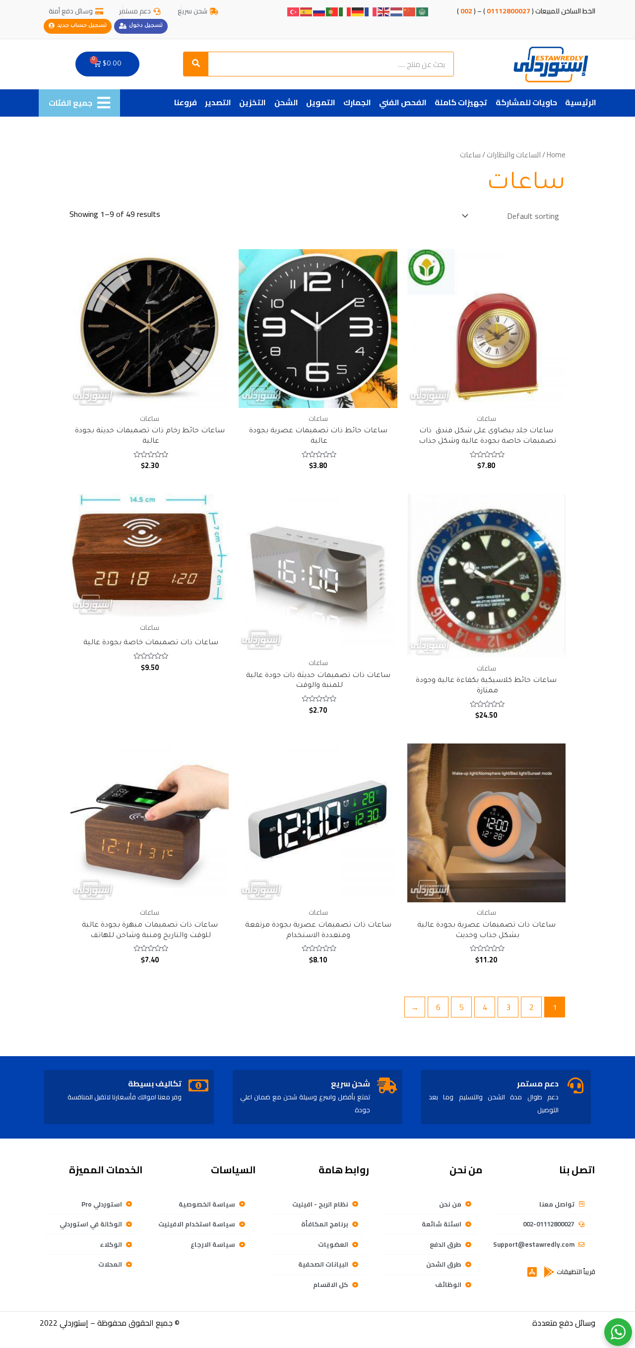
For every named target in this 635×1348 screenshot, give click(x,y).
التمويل (320, 102)
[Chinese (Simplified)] (409, 10)
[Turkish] (293, 10)
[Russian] (319, 10)
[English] (384, 10)
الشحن (286, 102)
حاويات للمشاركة (526, 102)
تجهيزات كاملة (461, 102)
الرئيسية (580, 102)
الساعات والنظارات (514, 154)
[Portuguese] (332, 10)
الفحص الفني (403, 102)
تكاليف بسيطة (155, 1083)
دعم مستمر (538, 1083)
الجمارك (357, 102)
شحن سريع (350, 1083)
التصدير (218, 102)
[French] (371, 10)
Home (556, 154)
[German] (358, 10)
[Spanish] (306, 10)
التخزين (252, 102)
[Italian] (345, 10)
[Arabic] (422, 10)
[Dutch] (396, 10)
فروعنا (185, 102)
